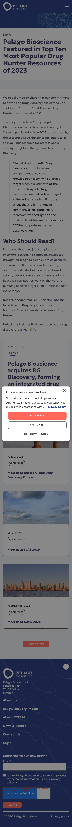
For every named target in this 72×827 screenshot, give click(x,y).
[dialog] (36, 413)
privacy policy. (57, 407)
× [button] (64, 390)
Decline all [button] (37, 425)
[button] (36, 434)
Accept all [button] (37, 415)
